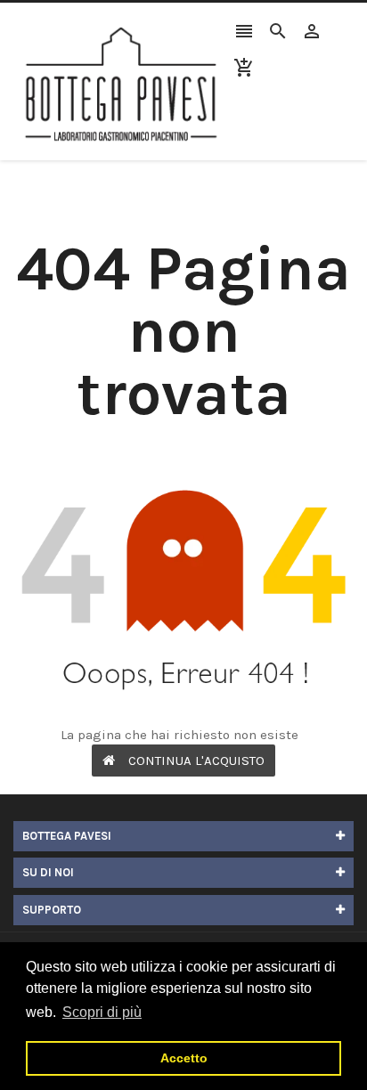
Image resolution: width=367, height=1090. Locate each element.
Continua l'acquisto (196, 760)
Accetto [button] (184, 1058)
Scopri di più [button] (102, 1012)
